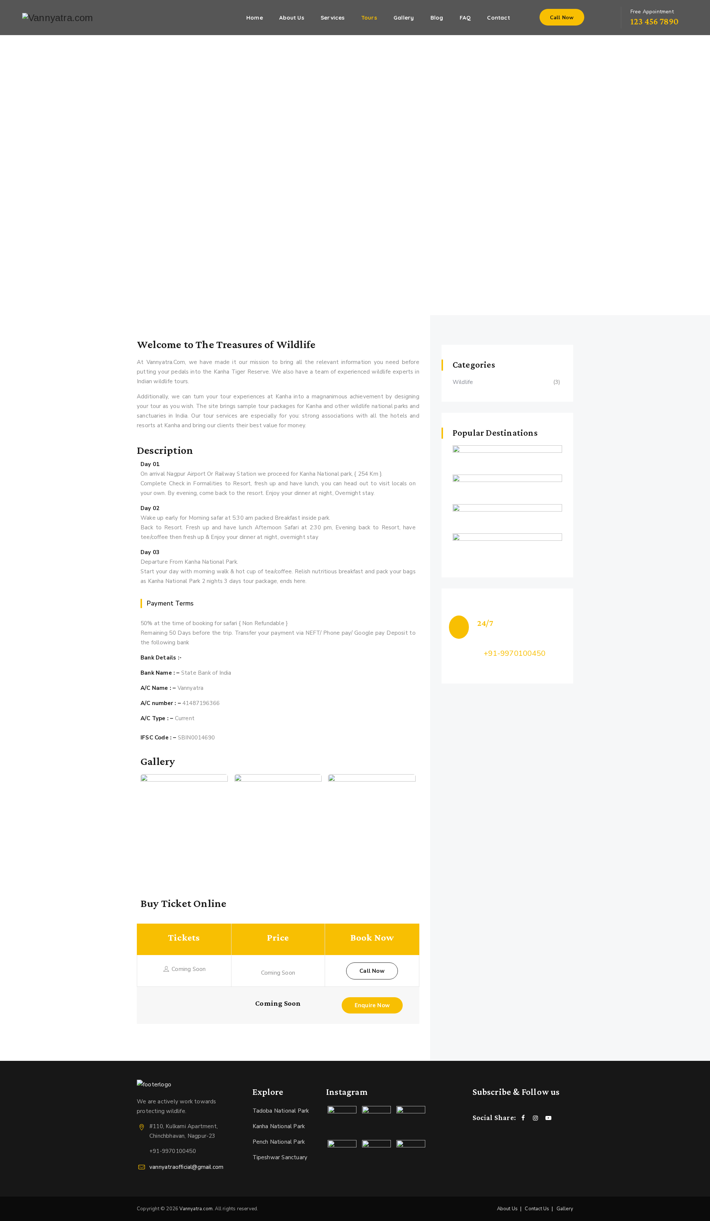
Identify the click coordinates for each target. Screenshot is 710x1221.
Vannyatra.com (196, 1208)
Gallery (403, 17)
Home (254, 17)
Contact (498, 17)
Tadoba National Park (281, 1110)
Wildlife (463, 382)
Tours (369, 17)
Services (333, 17)
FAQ (465, 17)
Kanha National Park (279, 1126)
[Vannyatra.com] (57, 17)
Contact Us (537, 1208)
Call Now (562, 17)
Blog (436, 17)
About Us (291, 17)
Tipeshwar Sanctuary (280, 1157)
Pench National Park (279, 1142)
